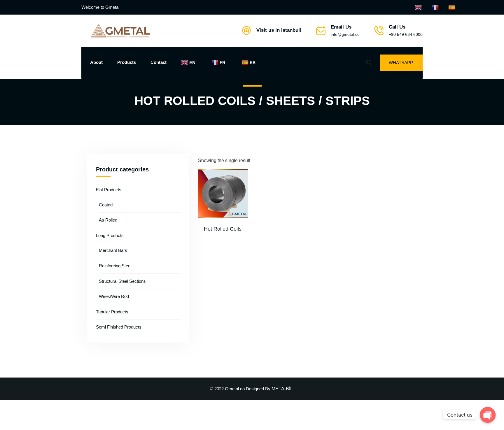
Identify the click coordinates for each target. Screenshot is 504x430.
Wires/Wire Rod (114, 296)
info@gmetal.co (345, 34)
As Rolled (108, 219)
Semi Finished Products (118, 326)
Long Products (110, 235)
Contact (158, 62)
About (96, 62)
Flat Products (108, 189)
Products (126, 62)
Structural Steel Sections (122, 281)
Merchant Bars (113, 250)
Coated (106, 204)
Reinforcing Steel (115, 265)
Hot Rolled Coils (223, 229)
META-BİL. (283, 388)
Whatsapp (401, 62)
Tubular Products (112, 311)
